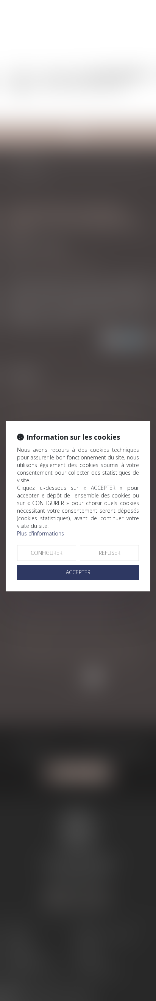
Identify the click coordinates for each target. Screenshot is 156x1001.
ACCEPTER (78, 572)
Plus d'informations (40, 533)
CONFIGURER (46, 552)
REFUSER (109, 552)
